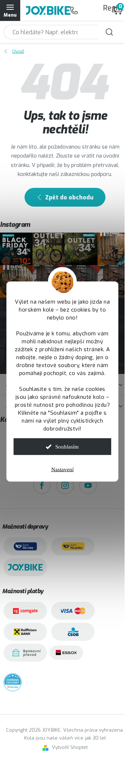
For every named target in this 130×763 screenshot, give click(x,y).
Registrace (106, 8)
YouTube (88, 485)
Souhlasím (67, 447)
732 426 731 (74, 10)
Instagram (65, 485)
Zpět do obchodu (69, 197)
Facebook (42, 485)
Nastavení (62, 469)
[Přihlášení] (88, 10)
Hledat (109, 32)
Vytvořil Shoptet (70, 747)
